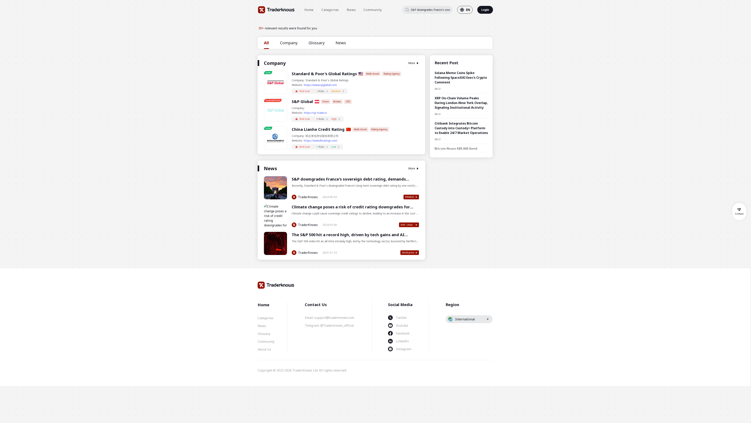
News (351, 10)
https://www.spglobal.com (320, 85)
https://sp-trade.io (315, 113)
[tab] (266, 43)
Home (309, 10)
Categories (330, 10)
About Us (264, 349)
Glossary (264, 334)
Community (373, 10)
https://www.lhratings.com (320, 140)
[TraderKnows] (276, 9)
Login (485, 10)
